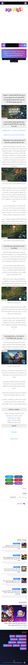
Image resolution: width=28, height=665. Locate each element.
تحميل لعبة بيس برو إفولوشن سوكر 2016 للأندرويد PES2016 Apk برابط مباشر (11, 558)
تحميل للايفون (14, 438)
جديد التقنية (7, 645)
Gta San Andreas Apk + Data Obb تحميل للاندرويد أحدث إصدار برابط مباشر (12, 570)
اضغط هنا (14, 432)
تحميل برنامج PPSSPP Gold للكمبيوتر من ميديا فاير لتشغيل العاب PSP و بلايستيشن (11, 592)
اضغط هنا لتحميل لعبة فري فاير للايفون (14, 134)
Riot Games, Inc (12, 418)
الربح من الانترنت (20, 636)
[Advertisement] (14, 28)
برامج (23, 645)
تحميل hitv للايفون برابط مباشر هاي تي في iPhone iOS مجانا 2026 (11, 581)
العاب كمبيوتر (21, 642)
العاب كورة (11, 642)
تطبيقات (16, 645)
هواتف (22, 648)
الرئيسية (22, 45)
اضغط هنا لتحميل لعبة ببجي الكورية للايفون (14, 130)
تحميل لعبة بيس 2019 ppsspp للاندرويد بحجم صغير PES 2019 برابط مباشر (11, 547)
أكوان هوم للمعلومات (7, 662)
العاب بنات (22, 639)
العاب (5, 59)
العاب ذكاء (13, 639)
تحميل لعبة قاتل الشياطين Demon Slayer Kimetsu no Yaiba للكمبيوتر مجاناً (15, 624)
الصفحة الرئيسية (10, 59)
